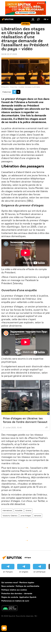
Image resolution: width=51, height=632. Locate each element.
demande (37, 516)
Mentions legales (26, 582)
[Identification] (33, 19)
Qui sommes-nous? (9, 582)
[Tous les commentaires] (4, 628)
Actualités (18, 510)
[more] (46, 427)
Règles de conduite (9, 597)
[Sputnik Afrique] (8, 20)
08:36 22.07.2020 (9, 54)
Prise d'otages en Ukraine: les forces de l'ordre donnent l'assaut (25, 420)
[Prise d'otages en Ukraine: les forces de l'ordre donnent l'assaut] (25, 397)
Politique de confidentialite (27, 586)
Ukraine (28, 510)
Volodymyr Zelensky (10, 516)
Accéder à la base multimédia (29, 87)
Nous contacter (8, 586)
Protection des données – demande (16, 593)
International (7, 510)
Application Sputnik (27, 597)
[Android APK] (9, 608)
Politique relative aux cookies (14, 590)
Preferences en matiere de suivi (15, 601)
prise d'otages (26, 516)
